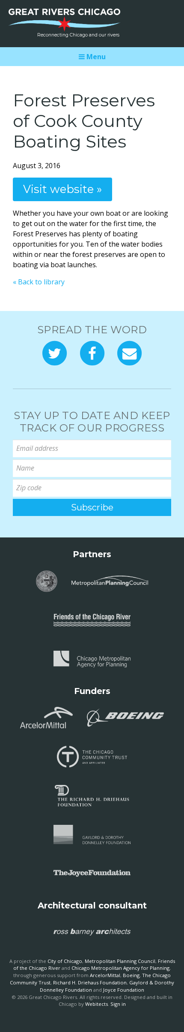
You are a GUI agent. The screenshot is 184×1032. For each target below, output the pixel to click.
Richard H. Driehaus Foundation (90, 982)
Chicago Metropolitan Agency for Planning (120, 968)
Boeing (131, 975)
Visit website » (62, 189)
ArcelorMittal (105, 975)
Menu (95, 56)
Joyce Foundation (123, 990)
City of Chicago (64, 961)
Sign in (118, 1004)
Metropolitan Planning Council (120, 961)
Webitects (96, 1004)
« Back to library (39, 282)
